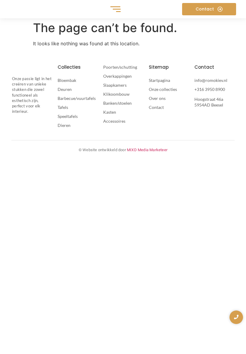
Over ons (157, 98)
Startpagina (159, 80)
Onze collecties (163, 89)
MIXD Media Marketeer (147, 150)
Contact (156, 107)
